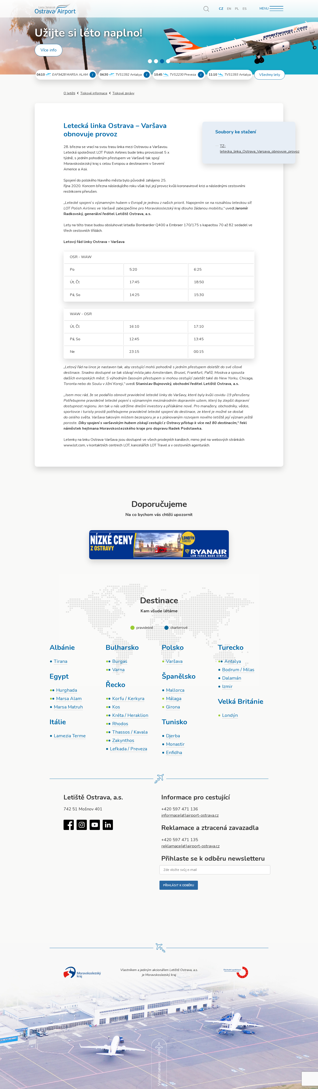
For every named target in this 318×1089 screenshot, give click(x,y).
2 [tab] (156, 61)
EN (229, 9)
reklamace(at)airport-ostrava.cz (190, 846)
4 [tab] (168, 61)
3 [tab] (162, 61)
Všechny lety (269, 74)
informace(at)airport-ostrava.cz (190, 815)
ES (245, 9)
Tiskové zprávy (123, 93)
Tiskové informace (93, 93)
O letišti (69, 93)
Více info (49, 50)
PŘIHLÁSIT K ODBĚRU (178, 885)
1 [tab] (150, 61)
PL (237, 9)
